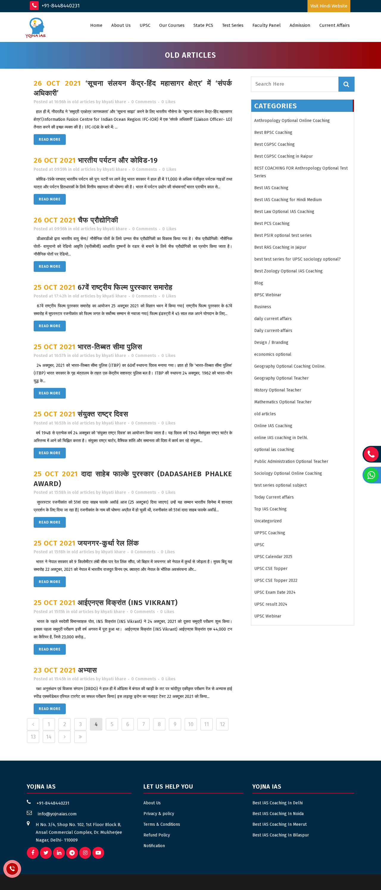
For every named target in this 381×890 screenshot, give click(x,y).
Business (262, 306)
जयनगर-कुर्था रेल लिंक (108, 543)
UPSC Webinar (267, 616)
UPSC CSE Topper (271, 568)
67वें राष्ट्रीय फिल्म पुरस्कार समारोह (125, 287)
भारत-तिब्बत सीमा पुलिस (110, 347)
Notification (154, 845)
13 (33, 737)
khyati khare (114, 101)
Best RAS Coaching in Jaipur (280, 247)
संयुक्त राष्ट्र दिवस (103, 414)
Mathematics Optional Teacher (283, 402)
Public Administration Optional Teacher (291, 461)
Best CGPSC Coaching (274, 144)
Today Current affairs (274, 497)
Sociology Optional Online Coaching (288, 473)
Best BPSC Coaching (273, 132)
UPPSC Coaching (269, 532)
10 (190, 724)
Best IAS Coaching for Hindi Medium (288, 199)
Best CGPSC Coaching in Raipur (283, 156)
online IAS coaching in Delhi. (281, 437)
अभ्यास (87, 670)
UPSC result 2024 (270, 604)
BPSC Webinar (267, 294)
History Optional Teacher (277, 390)
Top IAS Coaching (270, 509)
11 (206, 724)
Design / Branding (271, 342)
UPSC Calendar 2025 (273, 556)
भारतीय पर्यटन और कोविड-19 (118, 160)
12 (222, 724)
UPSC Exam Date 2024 (275, 592)
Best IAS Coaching (271, 187)
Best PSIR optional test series (283, 235)
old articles (83, 101)
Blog (258, 283)
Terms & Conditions (161, 824)
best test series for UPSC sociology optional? (297, 259)
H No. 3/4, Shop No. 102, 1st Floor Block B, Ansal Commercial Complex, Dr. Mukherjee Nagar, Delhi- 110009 (79, 832)
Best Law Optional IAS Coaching (284, 211)
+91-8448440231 (60, 6)
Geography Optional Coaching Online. (289, 366)
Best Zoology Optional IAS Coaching (288, 271)
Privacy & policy (158, 813)
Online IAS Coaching (273, 425)
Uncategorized (268, 521)
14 (48, 737)
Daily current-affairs (273, 330)
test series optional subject (280, 485)
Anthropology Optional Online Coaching (292, 120)
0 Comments (143, 101)
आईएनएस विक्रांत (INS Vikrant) (128, 602)
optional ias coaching (274, 449)
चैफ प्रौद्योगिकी (98, 220)
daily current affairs (273, 318)
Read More (50, 139)
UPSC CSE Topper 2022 (275, 580)
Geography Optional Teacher (281, 378)
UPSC (259, 544)
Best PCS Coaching (272, 223)
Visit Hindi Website (328, 6)
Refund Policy (156, 835)
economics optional (272, 354)
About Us (152, 803)
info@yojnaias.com (57, 814)
